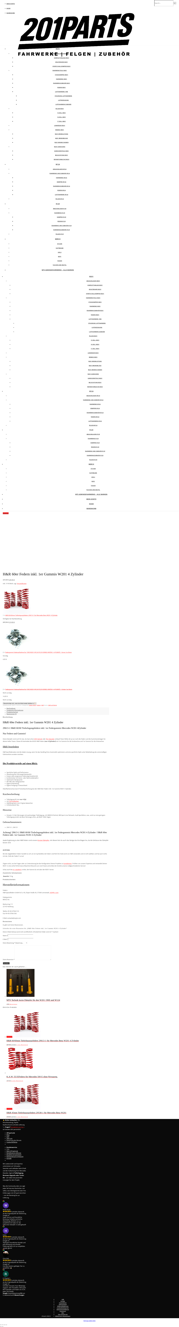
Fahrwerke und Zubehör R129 (62, 225)
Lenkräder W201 (59, 125)
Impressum (63, 1311)
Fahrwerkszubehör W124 (61, 186)
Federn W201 (61, 87)
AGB (63, 1299)
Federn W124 (61, 190)
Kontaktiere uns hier (17, 1127)
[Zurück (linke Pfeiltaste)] (0, 1326)
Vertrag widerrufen (89, 1321)
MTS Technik (38, 739)
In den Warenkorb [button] (22, 1044)
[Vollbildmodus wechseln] (2, 1324)
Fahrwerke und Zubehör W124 (60, 173)
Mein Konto (11, 4)
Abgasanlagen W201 (59, 53)
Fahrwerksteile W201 (59, 70)
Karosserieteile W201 (61, 151)
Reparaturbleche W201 (61, 159)
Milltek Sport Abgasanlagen (62, 1316)
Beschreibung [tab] (11, 708)
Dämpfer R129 (61, 217)
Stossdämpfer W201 (61, 75)
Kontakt (9, 1158)
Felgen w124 (60, 199)
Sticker (59, 244)
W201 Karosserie (59, 147)
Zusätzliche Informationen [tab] (15, 710)
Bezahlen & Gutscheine (14, 1155)
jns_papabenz (17, 869)
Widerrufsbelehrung (62, 1306)
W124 (58, 164)
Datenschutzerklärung (63, 1309)
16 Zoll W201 (61, 117)
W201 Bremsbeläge (61, 138)
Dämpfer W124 (61, 182)
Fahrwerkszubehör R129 (61, 230)
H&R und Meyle (52, 705)
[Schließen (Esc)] (6, 1324)
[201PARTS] (75, 54)
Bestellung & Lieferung (14, 1153)
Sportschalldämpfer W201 (61, 66)
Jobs (8, 1137)
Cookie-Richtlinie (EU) (63, 1308)
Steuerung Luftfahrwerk (63, 96)
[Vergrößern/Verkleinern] (0, 1324)
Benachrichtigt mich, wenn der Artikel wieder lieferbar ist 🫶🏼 (20, 703)
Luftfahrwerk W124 (61, 194)
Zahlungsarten (63, 1304)
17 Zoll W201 (61, 121)
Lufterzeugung (63, 100)
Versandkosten (21, 583)
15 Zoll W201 (61, 113)
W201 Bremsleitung (61, 134)
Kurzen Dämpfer (43, 840)
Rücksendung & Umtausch (15, 1156)
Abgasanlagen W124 (59, 169)
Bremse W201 (59, 130)
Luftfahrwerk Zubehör (63, 104)
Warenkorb (11, 13)
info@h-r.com (54, 892)
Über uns (9, 1138)
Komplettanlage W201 (61, 58)
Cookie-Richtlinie (12, 1142)
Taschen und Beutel (59, 265)
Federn (39, 705)
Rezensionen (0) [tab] (12, 714)
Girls (60, 252)
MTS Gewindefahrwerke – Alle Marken (58, 270)
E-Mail (5, 939)
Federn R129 (62, 221)
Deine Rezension (9, 959)
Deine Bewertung (9, 943)
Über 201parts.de (62, 1314)
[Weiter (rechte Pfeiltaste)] (2, 1326)
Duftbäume (59, 248)
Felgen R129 (60, 234)
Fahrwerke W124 (61, 178)
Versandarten (63, 1303)
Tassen (59, 261)
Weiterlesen (13, 1004)
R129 (58, 204)
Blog (8, 1135)
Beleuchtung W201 (61, 155)
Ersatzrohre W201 (61, 62)
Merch (58, 239)
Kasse (8, 8)
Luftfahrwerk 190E (61, 91)
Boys (59, 256)
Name (5, 935)
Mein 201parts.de (12, 1151)
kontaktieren (68, 863)
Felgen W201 (60, 108)
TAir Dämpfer (50, 739)
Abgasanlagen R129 (59, 208)
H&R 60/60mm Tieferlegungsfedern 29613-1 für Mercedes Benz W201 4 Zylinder (31, 615)
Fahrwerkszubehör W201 (61, 83)
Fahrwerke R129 (59, 213)
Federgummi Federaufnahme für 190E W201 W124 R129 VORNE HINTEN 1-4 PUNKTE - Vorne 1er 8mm (38, 652)
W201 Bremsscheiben (61, 142)
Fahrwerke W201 (61, 79)
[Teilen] (4, 1324)
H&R (42, 705)
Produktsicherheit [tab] (12, 712)
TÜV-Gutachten (14, 801)
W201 (58, 49)
